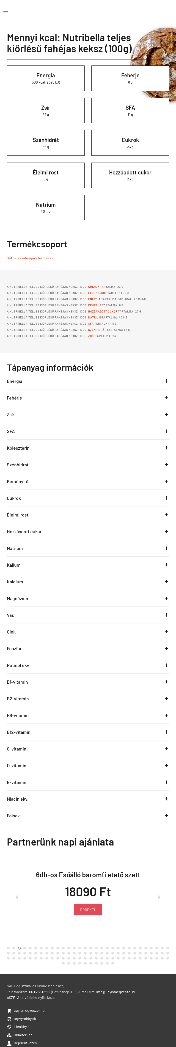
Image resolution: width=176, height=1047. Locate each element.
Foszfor (14, 648)
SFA (130, 107)
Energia (45, 75)
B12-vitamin (18, 731)
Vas (10, 614)
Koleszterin (18, 447)
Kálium (14, 564)
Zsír (45, 107)
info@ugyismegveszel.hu (116, 992)
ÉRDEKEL (88, 909)
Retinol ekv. (18, 665)
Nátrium (46, 204)
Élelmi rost (46, 172)
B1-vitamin (17, 681)
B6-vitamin (18, 715)
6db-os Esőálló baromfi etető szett (88, 874)
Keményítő (17, 481)
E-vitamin (16, 782)
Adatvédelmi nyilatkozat (36, 997)
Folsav (13, 815)
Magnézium (18, 598)
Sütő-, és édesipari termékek (30, 258)
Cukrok (130, 139)
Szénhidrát (46, 139)
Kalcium (15, 581)
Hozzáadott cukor (130, 172)
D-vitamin (16, 765)
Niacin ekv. (18, 798)
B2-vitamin (18, 698)
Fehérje (130, 75)
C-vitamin (16, 748)
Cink (11, 631)
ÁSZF (11, 997)
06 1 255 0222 (39, 992)
